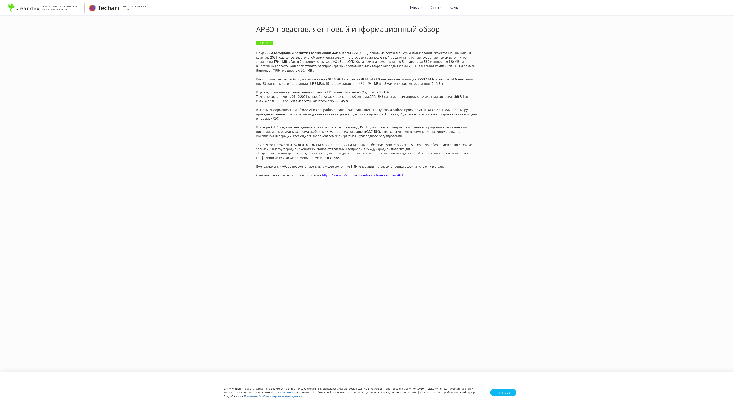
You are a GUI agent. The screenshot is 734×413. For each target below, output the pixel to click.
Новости (416, 7)
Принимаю (503, 392)
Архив (454, 7)
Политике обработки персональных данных (273, 396)
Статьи (436, 7)
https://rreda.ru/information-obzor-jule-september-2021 (362, 175)
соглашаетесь (284, 392)
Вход (725, 10)
